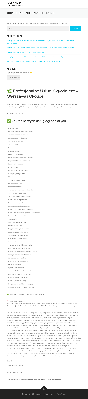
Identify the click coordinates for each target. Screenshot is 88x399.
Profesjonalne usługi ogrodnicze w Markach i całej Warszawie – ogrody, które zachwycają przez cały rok (40, 48)
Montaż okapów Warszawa (51, 346)
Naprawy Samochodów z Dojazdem (59, 315)
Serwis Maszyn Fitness (59, 348)
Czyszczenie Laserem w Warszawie (49, 336)
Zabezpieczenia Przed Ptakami (40, 348)
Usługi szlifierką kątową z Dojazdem (37, 338)
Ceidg (24, 379)
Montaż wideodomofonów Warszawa (26, 343)
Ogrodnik (14, 3)
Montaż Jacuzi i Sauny (38, 341)
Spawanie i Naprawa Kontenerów (62, 338)
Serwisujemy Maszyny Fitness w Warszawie (22, 320)
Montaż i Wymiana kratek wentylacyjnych (30, 351)
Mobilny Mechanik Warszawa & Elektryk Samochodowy (31, 330)
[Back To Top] (44, 389)
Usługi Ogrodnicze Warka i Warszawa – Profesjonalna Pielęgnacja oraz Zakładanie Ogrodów (37, 57)
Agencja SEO (42, 320)
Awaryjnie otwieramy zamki (53, 325)
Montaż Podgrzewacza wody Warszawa (29, 356)
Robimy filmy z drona (35, 325)
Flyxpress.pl (67, 325)
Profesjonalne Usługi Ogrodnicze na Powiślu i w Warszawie (26, 52)
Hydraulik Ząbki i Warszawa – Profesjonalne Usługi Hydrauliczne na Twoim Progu (33, 61)
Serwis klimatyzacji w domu (44, 323)
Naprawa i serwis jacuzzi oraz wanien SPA (27, 318)
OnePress (45, 394)
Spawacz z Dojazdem (22, 341)
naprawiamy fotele (61, 323)
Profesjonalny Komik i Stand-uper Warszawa (22, 353)
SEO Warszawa (20, 328)
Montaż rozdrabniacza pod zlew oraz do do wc (59, 356)
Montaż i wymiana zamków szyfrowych (54, 343)
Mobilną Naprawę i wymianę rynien (55, 333)
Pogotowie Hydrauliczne (51, 313)
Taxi (48, 320)
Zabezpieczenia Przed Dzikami (31, 346)
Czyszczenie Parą (66, 313)
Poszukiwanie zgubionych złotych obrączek (58, 318)
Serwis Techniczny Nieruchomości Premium (60, 351)
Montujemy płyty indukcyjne (24, 323)
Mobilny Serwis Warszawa (51, 379)
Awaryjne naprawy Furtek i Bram (34, 315)
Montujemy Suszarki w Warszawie (50, 353)
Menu (79, 4)
